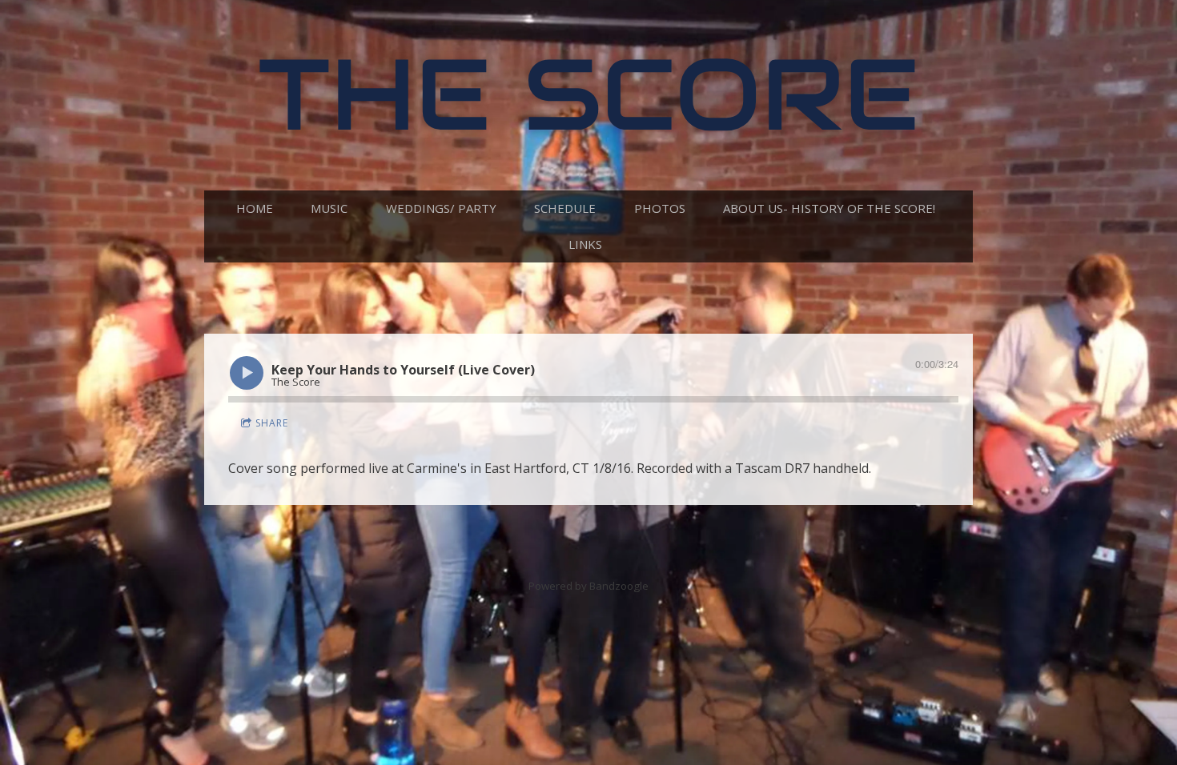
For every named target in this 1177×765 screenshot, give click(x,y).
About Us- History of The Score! (829, 208)
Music (329, 208)
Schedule (565, 208)
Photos (659, 208)
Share (271, 423)
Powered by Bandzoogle (588, 586)
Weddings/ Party (441, 208)
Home (254, 208)
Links (585, 244)
